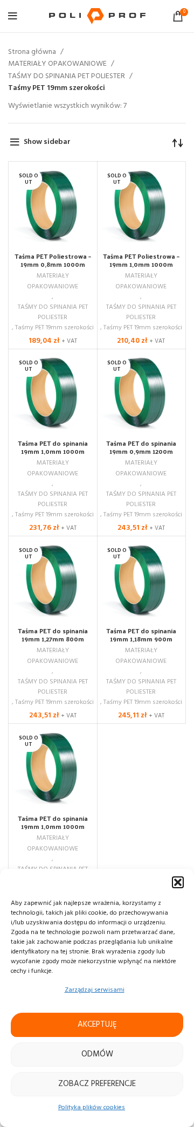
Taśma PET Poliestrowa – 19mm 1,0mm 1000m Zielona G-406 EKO (141, 264)
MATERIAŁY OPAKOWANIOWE (58, 64)
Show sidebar (47, 142)
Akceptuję (97, 1024)
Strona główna (33, 52)
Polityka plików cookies (91, 1107)
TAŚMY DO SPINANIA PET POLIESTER (67, 76)
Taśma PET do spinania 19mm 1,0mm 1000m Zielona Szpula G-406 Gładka (53, 830)
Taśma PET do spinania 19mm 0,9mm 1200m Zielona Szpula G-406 (141, 451)
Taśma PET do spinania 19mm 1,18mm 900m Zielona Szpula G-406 (141, 639)
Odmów (97, 1054)
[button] (177, 882)
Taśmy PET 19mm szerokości (54, 328)
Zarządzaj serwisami (94, 990)
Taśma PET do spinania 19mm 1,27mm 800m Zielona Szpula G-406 (53, 639)
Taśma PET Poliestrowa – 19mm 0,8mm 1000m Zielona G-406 (53, 264)
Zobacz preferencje (97, 1083)
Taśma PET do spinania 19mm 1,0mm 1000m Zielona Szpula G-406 (53, 451)
